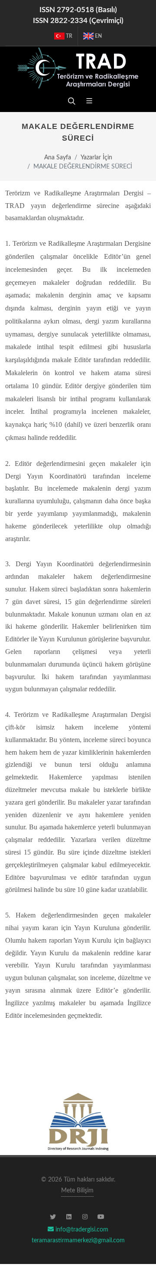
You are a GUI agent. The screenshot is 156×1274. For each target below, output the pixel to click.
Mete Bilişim (77, 1191)
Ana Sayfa (57, 157)
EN (98, 36)
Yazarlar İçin (96, 157)
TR (68, 36)
